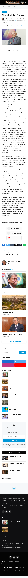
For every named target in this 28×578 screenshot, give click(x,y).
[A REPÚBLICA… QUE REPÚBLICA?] (5, 465)
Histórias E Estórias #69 (14, 470)
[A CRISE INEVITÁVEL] (14, 302)
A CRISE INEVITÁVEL (7, 312)
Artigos (4, 12)
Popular (5, 452)
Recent (10, 452)
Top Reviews (17, 452)
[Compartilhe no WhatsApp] (11, 26)
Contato (21, 567)
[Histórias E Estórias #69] (5, 472)
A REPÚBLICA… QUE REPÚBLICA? (16, 463)
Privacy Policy (12, 445)
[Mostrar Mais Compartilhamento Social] (24, 26)
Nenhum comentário (21, 20)
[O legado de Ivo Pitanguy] (14, 37)
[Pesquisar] (26, 2)
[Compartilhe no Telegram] (21, 26)
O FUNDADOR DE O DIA (14, 400)
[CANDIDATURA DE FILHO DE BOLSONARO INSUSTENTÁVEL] (5, 416)
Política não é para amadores (16, 394)
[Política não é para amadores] (5, 395)
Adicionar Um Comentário (14, 341)
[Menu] (2, 2)
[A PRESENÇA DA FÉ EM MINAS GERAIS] (14, 324)
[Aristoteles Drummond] (14, 2)
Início (3, 6)
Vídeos (16, 567)
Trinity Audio (15, 50)
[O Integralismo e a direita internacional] (5, 409)
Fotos (20, 565)
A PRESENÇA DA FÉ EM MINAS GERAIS (12, 334)
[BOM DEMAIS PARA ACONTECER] (5, 458)
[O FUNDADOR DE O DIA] (5, 402)
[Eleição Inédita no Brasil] (14, 280)
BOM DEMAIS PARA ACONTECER (16, 456)
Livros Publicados (8, 567)
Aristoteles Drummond (11, 18)
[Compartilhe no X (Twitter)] (18, 26)
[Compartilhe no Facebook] (14, 26)
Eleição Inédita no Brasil (8, 290)
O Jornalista (8, 565)
